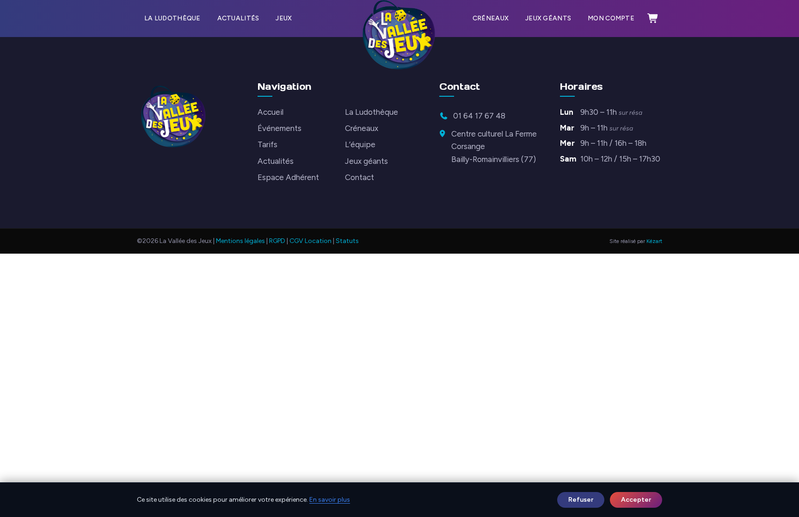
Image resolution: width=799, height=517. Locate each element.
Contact (359, 177)
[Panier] (653, 18)
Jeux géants (548, 18)
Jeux (284, 18)
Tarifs (267, 144)
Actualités (238, 18)
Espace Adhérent (288, 177)
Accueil (270, 112)
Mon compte (611, 18)
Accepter (636, 500)
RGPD (277, 241)
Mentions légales (240, 241)
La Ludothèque (172, 18)
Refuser (580, 500)
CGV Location (310, 241)
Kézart (654, 241)
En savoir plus (329, 500)
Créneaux (491, 18)
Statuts (347, 241)
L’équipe (360, 144)
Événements (279, 128)
